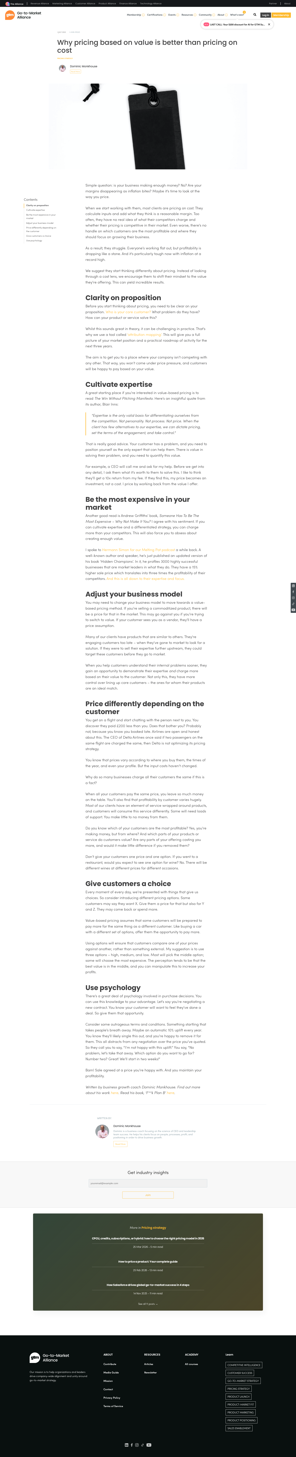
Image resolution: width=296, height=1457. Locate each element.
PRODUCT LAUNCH (238, 1396)
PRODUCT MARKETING (240, 1412)
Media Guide (111, 1372)
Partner (273, 3)
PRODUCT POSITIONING (241, 1420)
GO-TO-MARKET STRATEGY (243, 1381)
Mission (108, 1381)
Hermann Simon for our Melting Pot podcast (138, 549)
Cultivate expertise (35, 209)
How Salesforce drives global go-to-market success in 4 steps (148, 1285)
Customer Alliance (85, 3)
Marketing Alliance (62, 3)
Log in (265, 15)
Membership (281, 15)
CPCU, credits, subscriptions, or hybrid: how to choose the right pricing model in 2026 (148, 1238)
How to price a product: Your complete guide (148, 1262)
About (287, 3)
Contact (108, 1389)
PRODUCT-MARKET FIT (240, 1404)
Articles (148, 1364)
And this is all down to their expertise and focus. (146, 578)
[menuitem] (113, 1364)
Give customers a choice (38, 235)
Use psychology (34, 240)
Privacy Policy (111, 1398)
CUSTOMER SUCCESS (239, 1373)
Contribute (109, 1364)
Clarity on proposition (37, 205)
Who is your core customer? (128, 311)
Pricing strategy (65, 58)
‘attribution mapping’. (144, 334)
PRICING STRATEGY (238, 1389)
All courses (191, 1364)
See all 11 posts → (148, 1304)
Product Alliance (107, 3)
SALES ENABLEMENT (239, 1428)
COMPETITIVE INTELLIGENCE (243, 1365)
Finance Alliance (128, 3)
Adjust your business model (39, 222)
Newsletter (150, 1372)
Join (148, 1195)
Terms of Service (113, 1406)
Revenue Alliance (40, 3)
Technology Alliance (151, 3)
